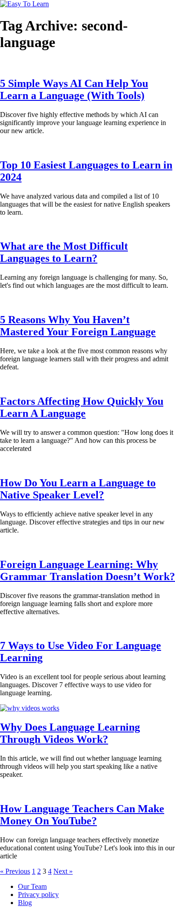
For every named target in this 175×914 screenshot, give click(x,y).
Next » (63, 871)
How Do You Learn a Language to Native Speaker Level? (78, 489)
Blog (25, 902)
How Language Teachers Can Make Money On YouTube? (82, 815)
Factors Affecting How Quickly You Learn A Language (81, 407)
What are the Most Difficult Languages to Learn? (64, 252)
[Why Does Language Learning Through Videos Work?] (29, 708)
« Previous (15, 871)
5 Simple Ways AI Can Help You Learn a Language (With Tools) (74, 89)
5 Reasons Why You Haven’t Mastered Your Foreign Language (78, 326)
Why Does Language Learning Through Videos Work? (70, 733)
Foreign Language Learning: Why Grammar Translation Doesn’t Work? (87, 570)
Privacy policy (38, 894)
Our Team (32, 886)
